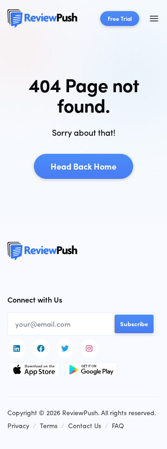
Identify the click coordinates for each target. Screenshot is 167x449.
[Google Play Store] (91, 369)
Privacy (18, 425)
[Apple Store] (34, 369)
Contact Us (84, 425)
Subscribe (134, 323)
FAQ (118, 425)
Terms (49, 425)
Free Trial (120, 18)
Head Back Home (83, 166)
